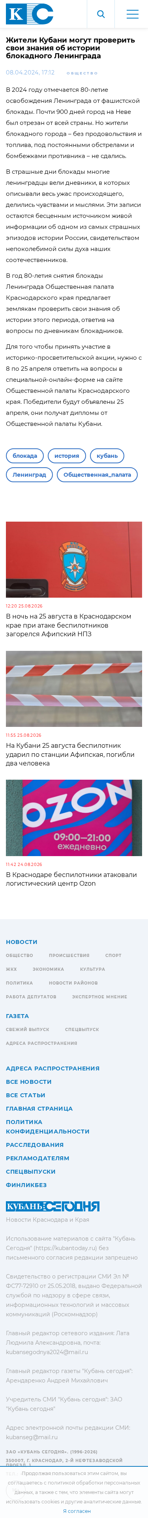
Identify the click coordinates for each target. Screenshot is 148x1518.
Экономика (48, 969)
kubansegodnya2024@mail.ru (47, 1352)
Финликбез (26, 1185)
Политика (19, 983)
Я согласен (77, 1511)
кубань (107, 455)
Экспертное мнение (99, 997)
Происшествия (69, 955)
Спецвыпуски (31, 1171)
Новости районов (73, 983)
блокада (25, 455)
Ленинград (29, 474)
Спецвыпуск (82, 1029)
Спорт (113, 955)
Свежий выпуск (27, 1029)
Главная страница (39, 1108)
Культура (92, 969)
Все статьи (26, 1095)
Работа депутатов (31, 997)
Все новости (29, 1081)
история (66, 455)
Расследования (35, 1144)
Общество (83, 73)
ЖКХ (11, 969)
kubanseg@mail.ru (32, 1437)
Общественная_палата (97, 474)
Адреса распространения (41, 1043)
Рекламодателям (37, 1158)
